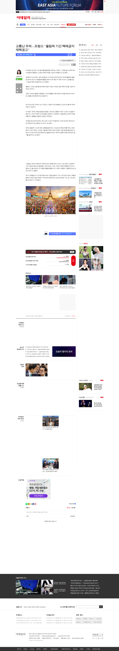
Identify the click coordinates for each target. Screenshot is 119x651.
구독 (93, 11)
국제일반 (62, 24)
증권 (44, 24)
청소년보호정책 (54, 649)
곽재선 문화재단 (97, 622)
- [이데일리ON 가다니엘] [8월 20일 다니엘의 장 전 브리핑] (59, 620)
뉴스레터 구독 (67, 316)
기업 (47, 24)
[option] (46, 12)
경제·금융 (38, 24)
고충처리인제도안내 (66, 649)
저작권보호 (75, 649)
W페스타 (91, 618)
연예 (101, 45)
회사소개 (19, 649)
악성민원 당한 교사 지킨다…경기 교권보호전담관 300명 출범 (86, 590)
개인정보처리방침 (96, 649)
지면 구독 (73, 316)
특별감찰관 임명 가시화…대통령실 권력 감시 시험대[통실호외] (86, 593)
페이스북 (17, 85)
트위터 (20, 85)
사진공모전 (98, 618)
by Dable (22, 387)
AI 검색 (22, 24)
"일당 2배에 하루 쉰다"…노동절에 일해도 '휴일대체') (38, 351)
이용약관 (45, 649)
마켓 (94, 24)
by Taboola (22, 326)
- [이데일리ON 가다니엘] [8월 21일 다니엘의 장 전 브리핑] (59, 618)
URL (20, 91)
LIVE (18, 12)
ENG (88, 11)
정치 (51, 24)
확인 (101, 606)
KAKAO (17, 91)
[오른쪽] (46, 364)
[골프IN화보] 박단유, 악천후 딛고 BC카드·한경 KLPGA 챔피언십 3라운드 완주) (44, 356)
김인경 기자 (19, 76)
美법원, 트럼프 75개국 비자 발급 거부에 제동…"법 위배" (84, 588)
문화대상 (78, 618)
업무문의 (38, 649)
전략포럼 (85, 618)
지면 (95, 11)
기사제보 (88, 649)
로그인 (101, 11)
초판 (98, 11)
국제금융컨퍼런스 (87, 622)
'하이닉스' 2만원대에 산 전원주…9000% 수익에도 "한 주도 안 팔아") (42, 354)
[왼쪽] (45, 364)
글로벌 (33, 24)
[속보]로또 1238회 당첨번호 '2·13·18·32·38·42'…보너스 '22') (40, 347)
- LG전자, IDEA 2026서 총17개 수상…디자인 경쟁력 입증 (29, 622)
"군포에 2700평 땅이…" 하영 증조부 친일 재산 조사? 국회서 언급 (87, 583)
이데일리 (31, 17)
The (100, 24)
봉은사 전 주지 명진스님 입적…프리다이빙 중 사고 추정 (84, 585)
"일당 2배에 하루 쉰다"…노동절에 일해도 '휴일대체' (83, 580)
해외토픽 (56, 24)
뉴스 (93, 45)
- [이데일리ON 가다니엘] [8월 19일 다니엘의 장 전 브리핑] (59, 622)
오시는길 (32, 649)
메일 (17, 88)
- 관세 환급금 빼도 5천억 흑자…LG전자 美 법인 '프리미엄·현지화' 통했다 (29, 620)
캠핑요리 (78, 622)
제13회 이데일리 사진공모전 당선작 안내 (33, 606)
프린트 (20, 88)
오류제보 (81, 649)
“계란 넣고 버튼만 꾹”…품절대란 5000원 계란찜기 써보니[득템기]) (41, 349)
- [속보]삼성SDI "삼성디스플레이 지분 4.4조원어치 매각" (28, 618)
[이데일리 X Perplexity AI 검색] (46, 54)
